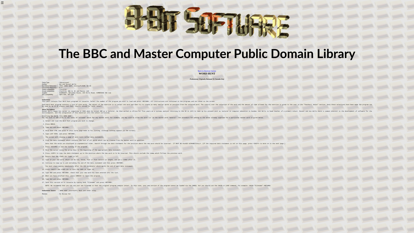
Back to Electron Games (207, 71)
